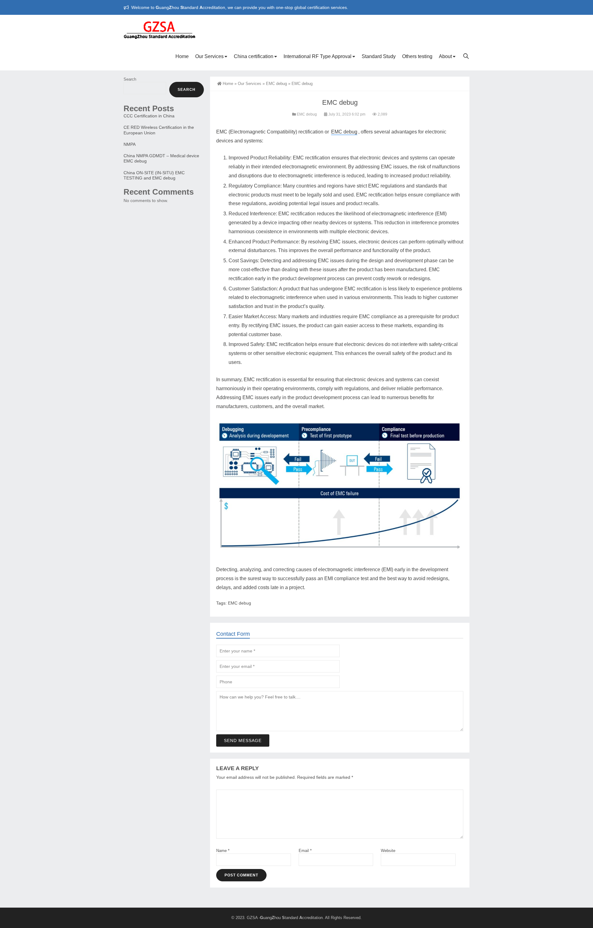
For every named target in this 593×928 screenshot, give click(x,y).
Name (222, 850)
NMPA (130, 144)
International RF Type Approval (317, 56)
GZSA (252, 917)
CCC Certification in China (149, 115)
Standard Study (379, 56)
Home (182, 56)
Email (305, 850)
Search (130, 79)
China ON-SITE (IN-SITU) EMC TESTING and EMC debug (154, 175)
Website (388, 850)
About (445, 56)
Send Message (243, 740)
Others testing (417, 56)
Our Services (209, 56)
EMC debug (276, 83)
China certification (253, 56)
